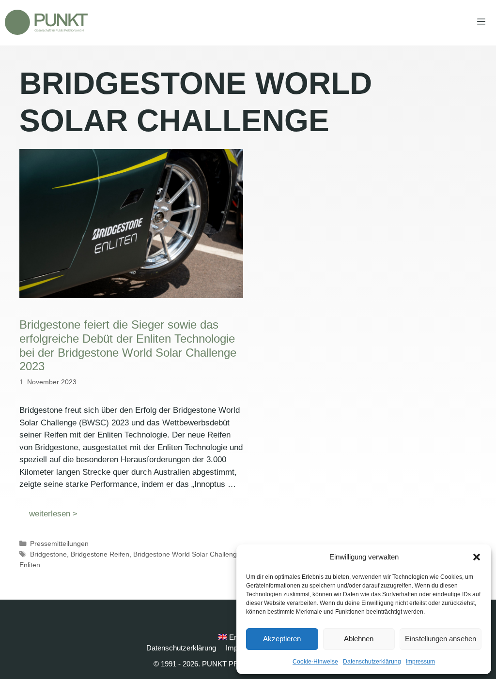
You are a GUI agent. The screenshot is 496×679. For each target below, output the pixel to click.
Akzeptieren (282, 638)
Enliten (29, 565)
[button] (476, 557)
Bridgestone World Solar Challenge (187, 554)
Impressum (420, 661)
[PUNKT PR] (46, 22)
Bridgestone (48, 554)
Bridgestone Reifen (100, 554)
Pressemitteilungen (59, 543)
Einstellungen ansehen (440, 638)
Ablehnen (358, 638)
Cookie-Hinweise (315, 661)
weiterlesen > (53, 513)
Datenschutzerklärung (372, 661)
